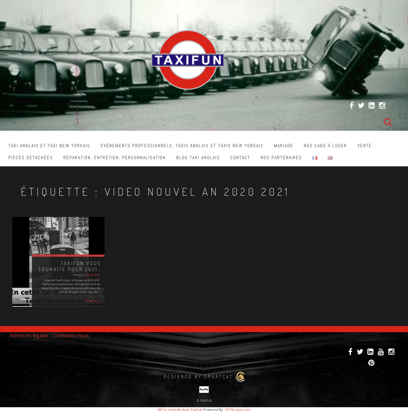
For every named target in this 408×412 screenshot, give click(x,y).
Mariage (283, 145)
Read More (92, 301)
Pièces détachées (30, 157)
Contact (240, 157)
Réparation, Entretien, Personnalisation (114, 157)
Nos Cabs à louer (325, 145)
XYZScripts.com (238, 409)
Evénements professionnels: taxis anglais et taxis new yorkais (182, 145)
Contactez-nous (71, 335)
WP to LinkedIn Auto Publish (180, 409)
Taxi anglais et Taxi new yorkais (49, 145)
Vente (365, 145)
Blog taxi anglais (198, 157)
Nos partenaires (281, 157)
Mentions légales (29, 335)
